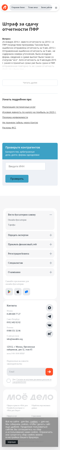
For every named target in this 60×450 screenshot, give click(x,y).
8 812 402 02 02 (13, 322)
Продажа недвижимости (15, 117)
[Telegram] (49, 316)
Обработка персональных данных (41, 406)
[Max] (49, 307)
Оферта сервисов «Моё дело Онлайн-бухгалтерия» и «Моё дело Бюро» (17, 408)
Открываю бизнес (18, 7)
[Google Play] (9, 291)
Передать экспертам (18, 235)
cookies (34, 421)
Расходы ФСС (9, 127)
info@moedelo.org (15, 339)
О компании (14, 272)
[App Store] (18, 291)
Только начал (33, 7)
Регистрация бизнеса (18, 253)
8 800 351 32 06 (13, 331)
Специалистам (15, 263)
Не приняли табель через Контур (20, 122)
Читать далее (30, 82)
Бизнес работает (47, 7)
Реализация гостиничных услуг (19, 106)
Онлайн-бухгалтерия (17, 220)
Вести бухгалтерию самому (22, 214)
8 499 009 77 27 (13, 314)
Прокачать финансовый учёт (22, 244)
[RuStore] (26, 291)
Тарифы (11, 225)
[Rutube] (49, 333)
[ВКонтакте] (49, 325)
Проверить (17, 178)
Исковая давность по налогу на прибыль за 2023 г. (29, 112)
